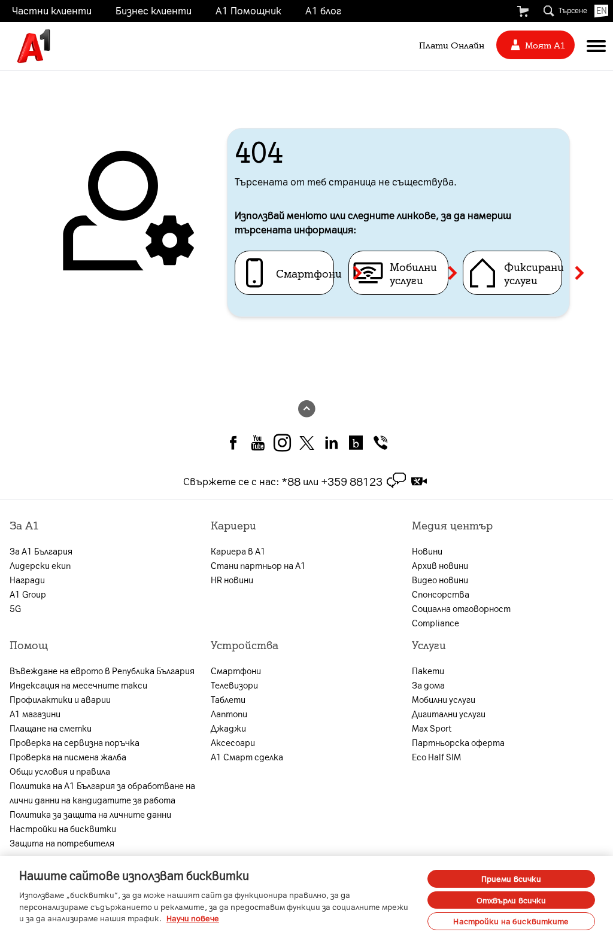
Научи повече (192, 918)
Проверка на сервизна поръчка (74, 742)
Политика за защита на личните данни (90, 814)
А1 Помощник (248, 10)
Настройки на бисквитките (511, 921)
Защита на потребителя (62, 843)
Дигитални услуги (448, 713)
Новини (427, 551)
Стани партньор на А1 (258, 565)
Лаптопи (229, 713)
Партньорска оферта (458, 742)
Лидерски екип (40, 565)
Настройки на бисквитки (63, 828)
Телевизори (234, 685)
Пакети (428, 670)
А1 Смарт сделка (247, 756)
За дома (428, 685)
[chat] (396, 481)
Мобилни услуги (443, 699)
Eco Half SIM (436, 756)
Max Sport (431, 728)
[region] (306, 897)
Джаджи (228, 728)
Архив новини (440, 565)
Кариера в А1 (238, 551)
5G (15, 608)
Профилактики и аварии (60, 699)
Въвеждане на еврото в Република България (102, 670)
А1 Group (28, 594)
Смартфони (236, 670)
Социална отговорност (461, 608)
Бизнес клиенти (154, 10)
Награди (27, 579)
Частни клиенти (52, 10)
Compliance (435, 622)
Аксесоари (233, 742)
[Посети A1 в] (233, 441)
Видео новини (440, 579)
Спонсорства (440, 594)
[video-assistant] (419, 481)
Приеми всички (511, 878)
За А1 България (41, 551)
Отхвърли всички (512, 900)
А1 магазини (35, 713)
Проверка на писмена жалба (68, 756)
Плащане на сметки (51, 728)
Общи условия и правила (60, 771)
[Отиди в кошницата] (522, 11)
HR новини (232, 579)
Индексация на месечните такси (78, 685)
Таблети (228, 699)
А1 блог (323, 10)
